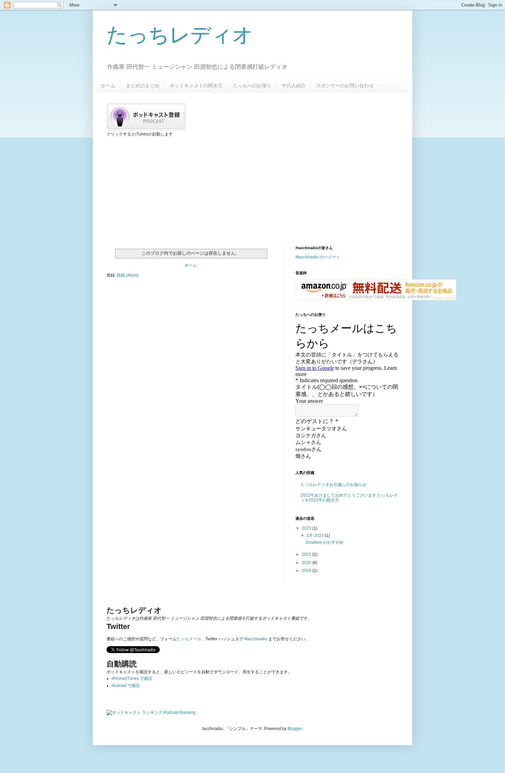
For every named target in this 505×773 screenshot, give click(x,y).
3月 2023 (315, 535)
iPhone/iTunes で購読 (132, 678)
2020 (307, 562)
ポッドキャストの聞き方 (196, 85)
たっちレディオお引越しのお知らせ (334, 484)
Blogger (295, 728)
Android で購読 (126, 685)
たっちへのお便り (252, 85)
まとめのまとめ (142, 85)
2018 (307, 570)
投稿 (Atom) (127, 275)
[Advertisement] (158, 190)
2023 (307, 528)
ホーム (108, 85)
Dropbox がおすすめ (325, 542)
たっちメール (189, 639)
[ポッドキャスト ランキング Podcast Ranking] (150, 712)
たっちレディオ (179, 34)
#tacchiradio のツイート (317, 257)
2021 (307, 554)
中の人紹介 (294, 85)
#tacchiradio (255, 639)
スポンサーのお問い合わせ (345, 85)
